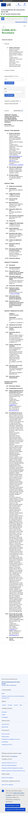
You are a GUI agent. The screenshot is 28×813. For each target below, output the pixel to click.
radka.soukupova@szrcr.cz (15, 156)
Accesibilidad (5, 717)
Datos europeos (5, 736)
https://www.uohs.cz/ (14, 410)
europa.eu (14, 756)
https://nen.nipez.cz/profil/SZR (16, 164)
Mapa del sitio (5, 727)
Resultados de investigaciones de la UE (11, 739)
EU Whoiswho (5, 741)
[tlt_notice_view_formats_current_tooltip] (22, 110)
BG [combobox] (6, 91)
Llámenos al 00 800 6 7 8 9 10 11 (9, 762)
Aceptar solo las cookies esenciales (15, 809)
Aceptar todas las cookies (12, 805)
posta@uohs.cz (13, 404)
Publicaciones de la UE (7, 744)
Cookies (3, 714)
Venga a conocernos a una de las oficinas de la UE (13, 770)
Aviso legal (4, 712)
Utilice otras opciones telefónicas (9, 765)
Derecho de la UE (6, 734)
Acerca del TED (5, 724)
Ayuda (3, 693)
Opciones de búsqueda (21, 22)
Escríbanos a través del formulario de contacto (12, 768)
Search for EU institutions (7, 777)
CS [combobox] (6, 79)
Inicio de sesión (19, 5)
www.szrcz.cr (12, 160)
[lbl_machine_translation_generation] (20, 101)
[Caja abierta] (3, 27)
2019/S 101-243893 (15, 293)
